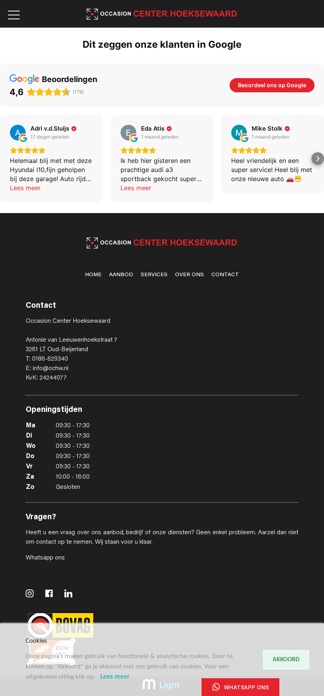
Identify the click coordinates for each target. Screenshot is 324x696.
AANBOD (121, 275)
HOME (93, 275)
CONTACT (225, 275)
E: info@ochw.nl (47, 368)
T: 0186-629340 (47, 359)
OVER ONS (189, 275)
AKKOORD (286, 660)
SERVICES (154, 275)
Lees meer (115, 677)
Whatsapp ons (45, 558)
